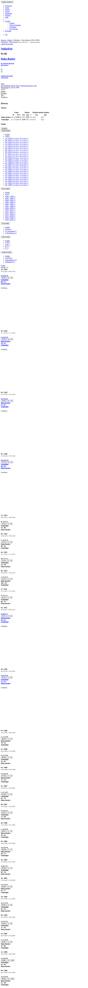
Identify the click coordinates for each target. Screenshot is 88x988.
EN (6, 35)
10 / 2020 (16, 138)
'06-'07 (4, 813)
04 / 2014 (16, 148)
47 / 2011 (16, 154)
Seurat (7, 11)
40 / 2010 (16, 158)
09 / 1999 (16, 185)
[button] (44, 280)
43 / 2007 (16, 165)
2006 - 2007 (10, 204)
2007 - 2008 (10, 206)
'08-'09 (4, 739)
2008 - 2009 (10, 208)
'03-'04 (4, 923)
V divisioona (11, 233)
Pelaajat (7, 15)
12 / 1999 (16, 183)
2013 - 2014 (10, 214)
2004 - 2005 (10, 200)
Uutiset (11, 23)
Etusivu (3, 40)
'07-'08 (4, 776)
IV (8, 278)
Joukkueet (8, 13)
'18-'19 (4, 401)
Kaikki (7, 134)
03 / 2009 (16, 160)
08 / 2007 (16, 167)
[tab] (44, 280)
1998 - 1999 (10, 196)
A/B (7, 244)
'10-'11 (3, 616)
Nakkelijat (10, 262)
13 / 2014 (16, 146)
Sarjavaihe (9, 44)
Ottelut (7, 10)
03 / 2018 (16, 144)
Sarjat (7, 8)
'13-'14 (4, 524)
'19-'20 (4, 278)
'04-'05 (4, 886)
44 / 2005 (16, 173)
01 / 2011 (16, 156)
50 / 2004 (16, 177)
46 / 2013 (16, 150)
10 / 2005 (16, 175)
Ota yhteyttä (13, 29)
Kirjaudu (8, 31)
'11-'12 (3, 579)
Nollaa (3, 265)
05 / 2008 (16, 163)
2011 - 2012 (10, 212)
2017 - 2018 (10, 216)
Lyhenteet (12, 27)
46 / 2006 (16, 169)
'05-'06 (4, 849)
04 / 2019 (16, 142)
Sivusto (7, 21)
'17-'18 (4, 462)
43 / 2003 (16, 181)
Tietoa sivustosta (15, 25)
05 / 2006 (16, 171)
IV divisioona (10, 231)
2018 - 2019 (10, 218)
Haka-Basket (11, 260)
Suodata (4, 128)
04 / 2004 (16, 179)
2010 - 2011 (10, 210)
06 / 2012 (16, 152)
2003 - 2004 (10, 198)
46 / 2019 (16, 140)
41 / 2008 (16, 162)
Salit (6, 17)
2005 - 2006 (10, 202)
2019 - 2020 (10, 220)
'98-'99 (4, 960)
